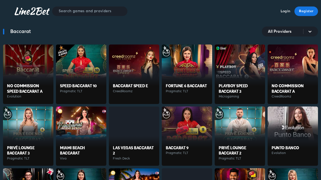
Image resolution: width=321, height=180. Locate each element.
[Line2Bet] (32, 11)
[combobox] (268, 31)
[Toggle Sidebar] (7, 11)
